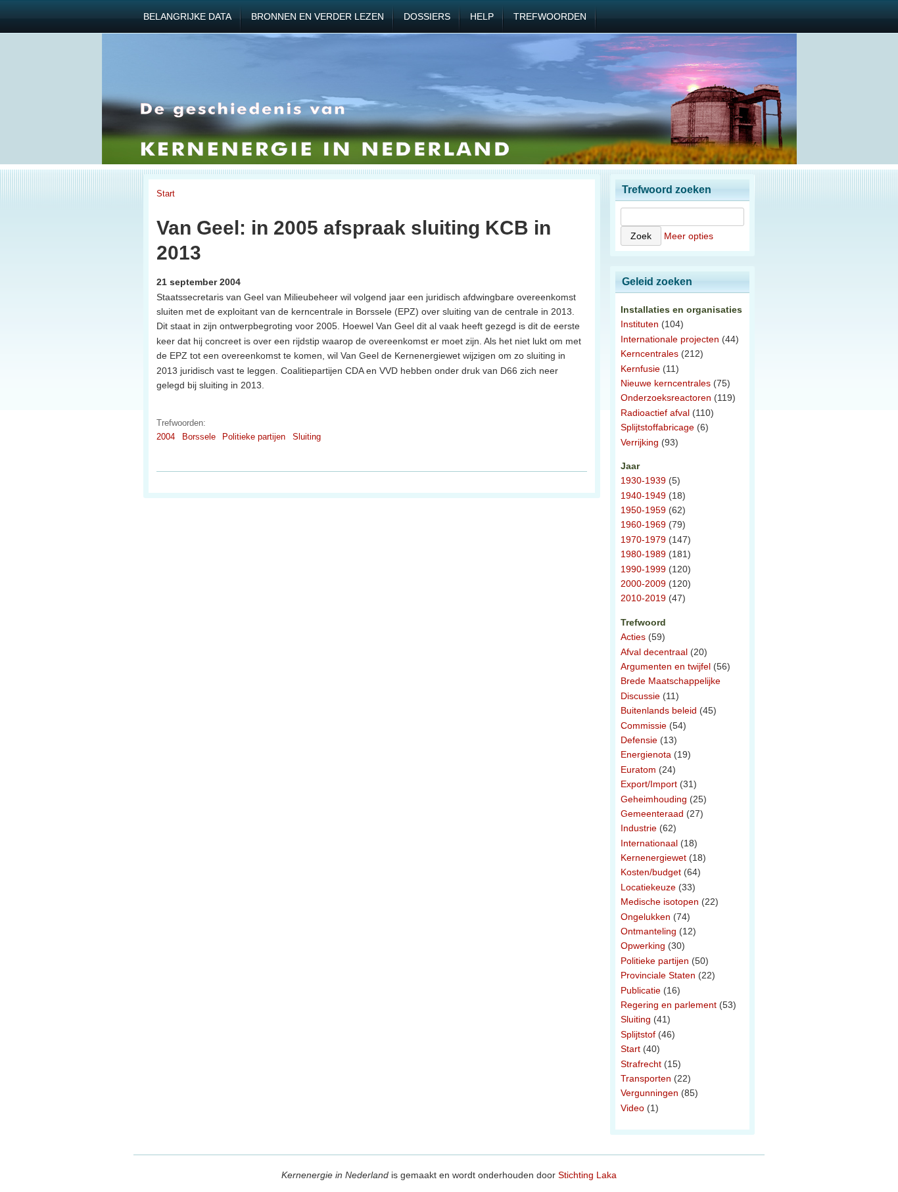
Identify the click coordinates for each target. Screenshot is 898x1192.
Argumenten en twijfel (666, 666)
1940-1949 (643, 495)
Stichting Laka (587, 1175)
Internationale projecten (670, 339)
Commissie (644, 725)
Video (632, 1108)
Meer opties (688, 236)
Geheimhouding (654, 799)
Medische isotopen (660, 901)
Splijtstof (638, 1034)
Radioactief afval (655, 412)
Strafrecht (641, 1064)
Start (165, 193)
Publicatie (641, 990)
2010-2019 (643, 598)
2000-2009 (643, 583)
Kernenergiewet (653, 857)
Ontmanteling (648, 931)
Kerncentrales (649, 353)
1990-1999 (643, 569)
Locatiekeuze (648, 887)
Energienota (646, 754)
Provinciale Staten (658, 975)
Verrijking (640, 442)
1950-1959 (643, 510)
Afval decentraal (654, 652)
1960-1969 (643, 524)
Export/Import (649, 784)
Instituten (640, 324)
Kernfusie (640, 368)
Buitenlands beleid (659, 710)
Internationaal (649, 843)
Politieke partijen (253, 437)
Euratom (638, 769)
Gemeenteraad (652, 813)
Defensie (639, 740)
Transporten (646, 1078)
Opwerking (643, 945)
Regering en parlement (669, 1004)
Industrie (639, 828)
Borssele (199, 437)
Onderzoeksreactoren (666, 397)
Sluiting (307, 437)
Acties (633, 636)
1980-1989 (643, 554)
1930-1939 (643, 480)
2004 (165, 437)
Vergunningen (649, 1093)
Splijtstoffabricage (657, 427)
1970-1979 (643, 539)
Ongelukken (646, 916)
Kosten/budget (651, 872)
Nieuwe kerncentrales (666, 383)
